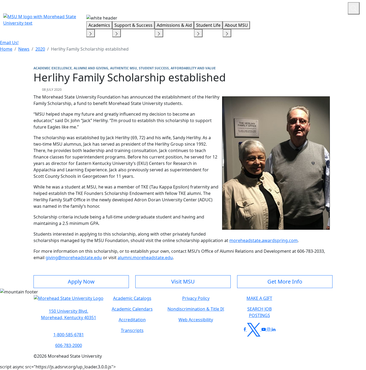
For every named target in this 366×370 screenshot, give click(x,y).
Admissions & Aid (174, 25)
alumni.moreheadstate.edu (145, 257)
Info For (241, 7)
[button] (68, 301)
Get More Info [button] (284, 281)
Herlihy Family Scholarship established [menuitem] (90, 49)
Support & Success (133, 25)
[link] (68, 314)
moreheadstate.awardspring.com (263, 240)
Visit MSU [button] (183, 281)
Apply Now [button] (81, 281)
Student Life (208, 25)
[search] (354, 8)
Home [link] (6, 49)
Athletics (333, 7)
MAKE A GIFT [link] (259, 298)
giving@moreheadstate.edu (74, 257)
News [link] (23, 49)
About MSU (236, 25)
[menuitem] (6, 49)
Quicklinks (274, 7)
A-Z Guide (308, 7)
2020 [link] (40, 49)
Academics (99, 25)
